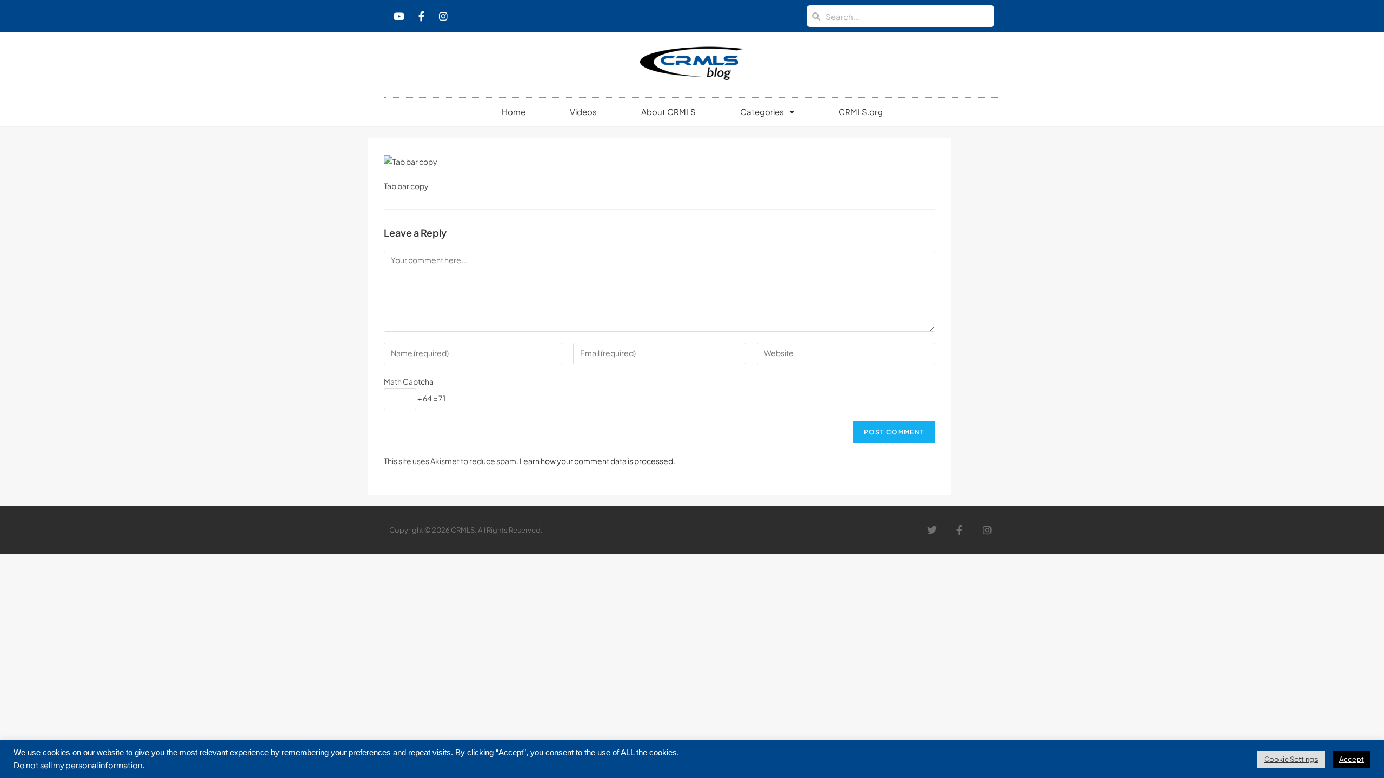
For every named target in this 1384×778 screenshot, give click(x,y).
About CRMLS (668, 111)
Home (513, 111)
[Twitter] (932, 530)
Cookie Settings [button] (1291, 759)
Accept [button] (1351, 759)
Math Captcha (409, 381)
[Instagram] (443, 16)
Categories (762, 111)
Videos (583, 111)
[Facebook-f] (421, 16)
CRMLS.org (861, 111)
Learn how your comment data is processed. (597, 461)
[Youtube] (399, 16)
